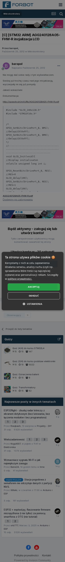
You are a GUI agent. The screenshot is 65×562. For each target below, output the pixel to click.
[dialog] (32, 281)
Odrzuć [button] (34, 295)
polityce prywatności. (20, 279)
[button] (32, 304)
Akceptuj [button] (33, 286)
